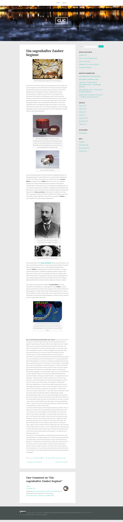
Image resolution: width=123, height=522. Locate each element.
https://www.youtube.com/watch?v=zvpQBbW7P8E (40, 495)
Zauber (64, 458)
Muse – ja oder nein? (84, 61)
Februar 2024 (82, 106)
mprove (28, 486)
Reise (60, 458)
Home (58, 3)
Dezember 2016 (83, 118)
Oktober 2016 (82, 124)
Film (46, 458)
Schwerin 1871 (83, 55)
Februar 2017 (82, 112)
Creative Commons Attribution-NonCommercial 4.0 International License (62, 512)
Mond (49, 458)
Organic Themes (31, 514)
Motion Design (55, 458)
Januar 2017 (82, 115)
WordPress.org (83, 151)
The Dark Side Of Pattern (61, 462)
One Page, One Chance (85, 67)
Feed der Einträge (83, 145)
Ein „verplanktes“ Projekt (91, 79)
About (64, 3)
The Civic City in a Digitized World (88, 58)
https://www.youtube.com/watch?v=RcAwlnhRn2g (46, 491)
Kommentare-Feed (84, 148)
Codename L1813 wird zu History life (89, 64)
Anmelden (81, 142)
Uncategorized (36, 458)
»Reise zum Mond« (45, 263)
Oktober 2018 (82, 109)
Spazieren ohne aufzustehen (35, 462)
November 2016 (83, 121)
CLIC (61, 20)
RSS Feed (38, 514)
